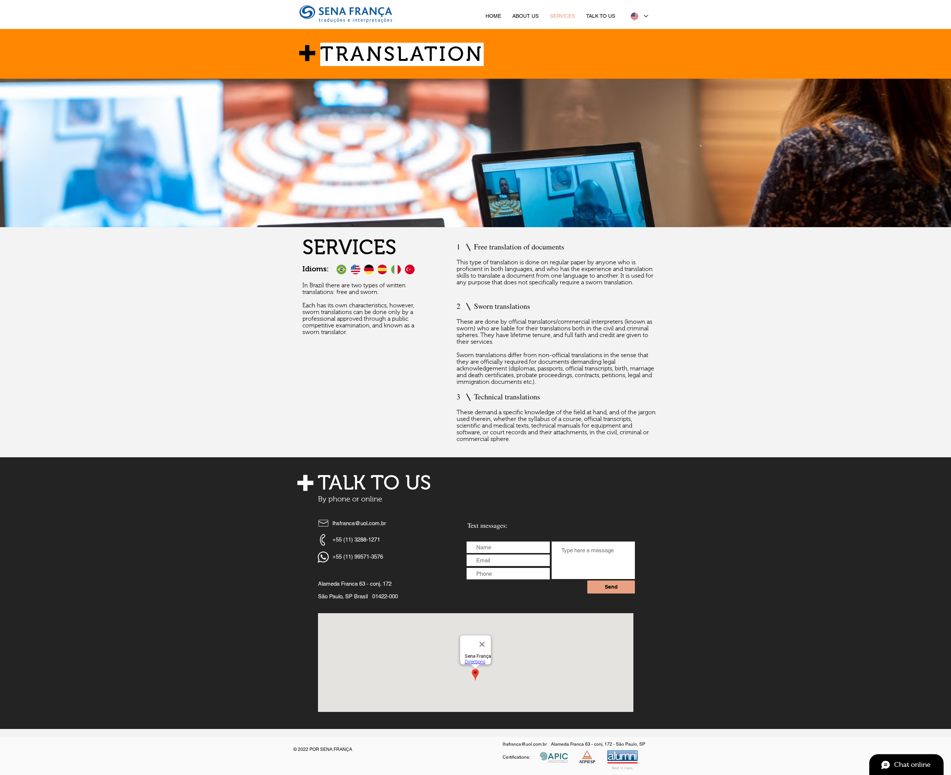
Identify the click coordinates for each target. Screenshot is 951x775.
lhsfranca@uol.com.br (359, 523)
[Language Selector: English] (639, 16)
